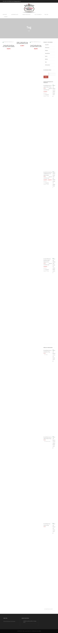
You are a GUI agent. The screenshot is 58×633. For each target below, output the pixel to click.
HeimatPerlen (47, 53)
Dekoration (47, 47)
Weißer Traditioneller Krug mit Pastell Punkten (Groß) (22, 43)
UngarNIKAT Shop (14, 14)
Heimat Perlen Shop (26, 14)
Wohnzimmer (47, 64)
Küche (46, 56)
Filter (46, 76)
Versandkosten (47, 94)
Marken (46, 59)
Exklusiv (46, 50)
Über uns (46, 14)
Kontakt (6, 16)
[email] (50, 1)
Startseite (5, 14)
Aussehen (47, 44)
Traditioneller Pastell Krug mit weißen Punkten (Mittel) (8, 46)
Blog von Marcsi (38, 14)
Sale (46, 62)
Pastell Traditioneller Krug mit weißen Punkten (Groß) (35, 46)
